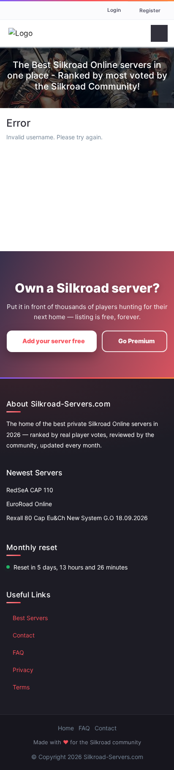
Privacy (23, 669)
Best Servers (30, 617)
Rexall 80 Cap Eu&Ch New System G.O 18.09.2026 (77, 517)
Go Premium (136, 341)
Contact (24, 635)
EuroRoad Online (29, 503)
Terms (21, 687)
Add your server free (53, 341)
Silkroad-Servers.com (113, 756)
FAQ (18, 652)
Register (149, 10)
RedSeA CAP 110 (29, 489)
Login (114, 10)
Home (66, 728)
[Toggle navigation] (159, 33)
